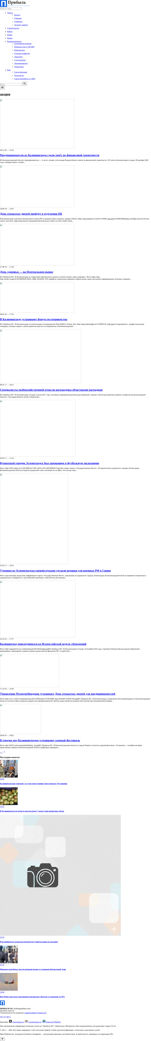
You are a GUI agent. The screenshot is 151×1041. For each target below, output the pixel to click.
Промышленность (14, 41)
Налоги (17, 15)
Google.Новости (34, 1022)
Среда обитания (20, 72)
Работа (10, 31)
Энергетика (19, 67)
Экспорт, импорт (21, 25)
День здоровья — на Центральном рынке (26, 271)
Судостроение (19, 60)
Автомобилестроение (22, 44)
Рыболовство (19, 50)
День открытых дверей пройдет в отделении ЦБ (31, 213)
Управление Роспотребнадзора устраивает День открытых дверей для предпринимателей (57, 693)
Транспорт (18, 57)
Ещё (8, 70)
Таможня (17, 18)
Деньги (10, 13)
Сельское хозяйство (22, 53)
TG (4, 1017)
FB (7, 1017)
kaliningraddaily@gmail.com (35, 1013)
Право (9, 35)
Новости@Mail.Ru (53, 1022)
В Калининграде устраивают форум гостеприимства (33, 319)
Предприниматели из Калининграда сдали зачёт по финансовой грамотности (49, 155)
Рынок (9, 38)
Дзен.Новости (18, 1022)
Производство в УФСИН (24, 47)
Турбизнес (18, 22)
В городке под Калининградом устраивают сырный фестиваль (40, 740)
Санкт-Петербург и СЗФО (24, 79)
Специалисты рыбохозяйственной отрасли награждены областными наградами (51, 389)
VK (1, 1017)
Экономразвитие (21, 63)
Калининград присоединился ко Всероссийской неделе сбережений (43, 643)
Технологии (19, 75)
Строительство (13, 28)
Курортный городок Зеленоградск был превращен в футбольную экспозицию (49, 463)
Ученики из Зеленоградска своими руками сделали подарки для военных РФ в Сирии (55, 570)
